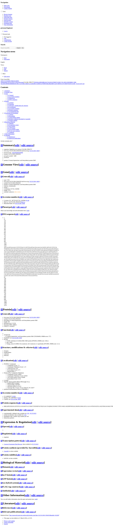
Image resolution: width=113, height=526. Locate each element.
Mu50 (50, 83)
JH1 (4, 83)
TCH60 (65, 83)
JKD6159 (15, 83)
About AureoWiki (8, 522)
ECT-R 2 (61, 82)
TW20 (68, 83)
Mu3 (48, 83)
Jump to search (15, 80)
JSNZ (35, 82)
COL (8, 82)
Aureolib (6, 451)
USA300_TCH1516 (75, 83)
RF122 (54, 83)
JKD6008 (10, 83)
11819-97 (51, 82)
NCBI (27, 200)
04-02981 (39, 82)
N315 (11, 82)
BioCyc (23, 202)
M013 (24, 83)
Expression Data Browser (13, 444)
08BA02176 (45, 82)
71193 (57, 82)
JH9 (6, 83)
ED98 (69, 82)
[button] (1, 11)
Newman (21, 82)
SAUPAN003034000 (17, 152)
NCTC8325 (15, 82)
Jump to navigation (6, 80)
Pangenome (4, 82)
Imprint (6, 524)
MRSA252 (29, 83)
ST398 (57, 83)
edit (17, 145)
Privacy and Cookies (9, 521)
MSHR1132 (35, 83)
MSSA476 (41, 83)
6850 (55, 82)
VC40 (82, 83)
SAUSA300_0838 (34, 151)
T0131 (61, 83)
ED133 (66, 82)
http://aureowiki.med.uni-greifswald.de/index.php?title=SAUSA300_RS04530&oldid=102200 (34, 515)
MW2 (45, 83)
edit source (27, 145)
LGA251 (20, 83)
